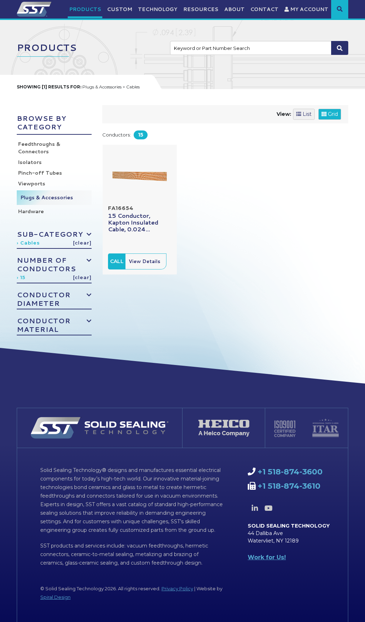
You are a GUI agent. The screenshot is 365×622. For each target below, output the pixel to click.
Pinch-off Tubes (40, 172)
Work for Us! (267, 557)
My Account (308, 9)
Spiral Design (55, 597)
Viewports (31, 183)
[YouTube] (268, 508)
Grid (332, 114)
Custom (119, 9)
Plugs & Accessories (46, 197)
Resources (201, 9)
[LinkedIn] (255, 508)
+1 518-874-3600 (290, 472)
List (306, 114)
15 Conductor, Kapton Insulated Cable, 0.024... (133, 222)
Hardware (31, 211)
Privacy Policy (177, 588)
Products (85, 9)
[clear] (82, 243)
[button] (340, 9)
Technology (157, 9)
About (234, 9)
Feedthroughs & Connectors (39, 147)
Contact (264, 9)
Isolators (30, 162)
